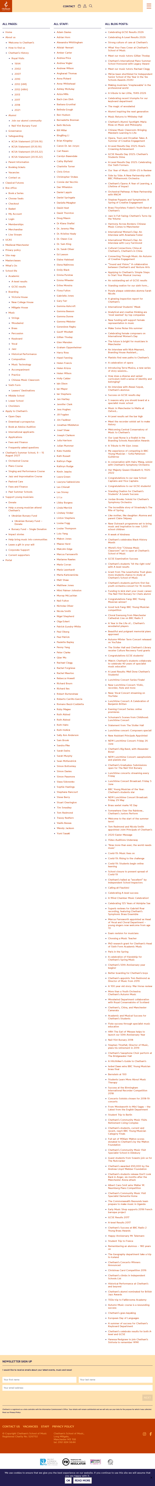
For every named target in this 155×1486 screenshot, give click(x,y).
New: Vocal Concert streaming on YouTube (126, 694)
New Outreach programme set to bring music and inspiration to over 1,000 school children (130, 526)
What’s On (11, 265)
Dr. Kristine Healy (66, 233)
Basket (12, 208)
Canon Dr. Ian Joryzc (68, 145)
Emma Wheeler (65, 280)
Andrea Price (64, 57)
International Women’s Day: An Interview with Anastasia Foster (125, 233)
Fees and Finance (18, 442)
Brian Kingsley (65, 140)
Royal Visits (18, 58)
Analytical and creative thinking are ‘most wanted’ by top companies (127, 313)
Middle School (16, 395)
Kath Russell (63, 455)
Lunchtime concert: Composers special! (130, 730)
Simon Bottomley (66, 766)
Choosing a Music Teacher (122, 938)
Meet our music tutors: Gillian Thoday (129, 55)
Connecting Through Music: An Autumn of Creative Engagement (130, 258)
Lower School (15, 400)
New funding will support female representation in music (126, 321)
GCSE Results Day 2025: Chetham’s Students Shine (128, 155)
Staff (45, 1426)
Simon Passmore (66, 776)
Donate (12, 502)
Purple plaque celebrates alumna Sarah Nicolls (129, 292)
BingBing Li (63, 135)
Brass (14, 328)
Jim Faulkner (64, 419)
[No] (151, 1477)
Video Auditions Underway (123, 839)
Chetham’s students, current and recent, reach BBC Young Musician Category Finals (127, 1130)
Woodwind (17, 323)
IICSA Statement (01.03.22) (27, 151)
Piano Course (15, 465)
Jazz (14, 348)
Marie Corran (64, 564)
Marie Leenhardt (66, 569)
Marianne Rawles (66, 559)
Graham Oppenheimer (69, 347)
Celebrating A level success (123, 892)
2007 (18, 73)
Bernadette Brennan (68, 119)
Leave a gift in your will (21, 544)
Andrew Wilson (65, 68)
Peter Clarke (63, 652)
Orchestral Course (18, 460)
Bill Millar (62, 130)
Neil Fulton (63, 600)
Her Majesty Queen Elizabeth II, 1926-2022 (129, 471)
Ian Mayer (62, 388)
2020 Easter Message (120, 834)
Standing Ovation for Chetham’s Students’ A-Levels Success (125, 493)
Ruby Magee (64, 709)
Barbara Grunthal (66, 104)
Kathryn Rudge (65, 466)
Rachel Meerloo (65, 673)
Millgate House (20, 307)
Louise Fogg (63, 523)
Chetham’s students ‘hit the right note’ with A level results (129, 565)
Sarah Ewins (63, 750)
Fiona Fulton (63, 290)
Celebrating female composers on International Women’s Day (126, 335)
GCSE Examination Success (123, 558)
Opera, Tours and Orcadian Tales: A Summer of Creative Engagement (127, 139)
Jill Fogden (63, 414)
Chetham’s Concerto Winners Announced (124, 1264)
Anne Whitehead (66, 83)
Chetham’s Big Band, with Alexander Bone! (128, 750)
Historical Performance (24, 354)
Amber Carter (64, 52)
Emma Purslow (65, 274)
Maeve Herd (63, 543)
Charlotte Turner (66, 166)
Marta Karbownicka (67, 574)
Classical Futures (14, 182)
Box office (11, 187)
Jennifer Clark (64, 404)
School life (11, 270)
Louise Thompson (66, 528)
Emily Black (63, 269)
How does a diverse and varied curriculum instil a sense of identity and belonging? (130, 378)
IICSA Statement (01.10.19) (26, 146)
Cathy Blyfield (65, 161)
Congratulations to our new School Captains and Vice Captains (127, 479)
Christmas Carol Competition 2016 (127, 1270)
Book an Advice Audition (22, 426)
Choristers (14, 405)
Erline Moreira (64, 285)
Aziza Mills (62, 94)
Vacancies (13, 172)
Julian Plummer (65, 445)
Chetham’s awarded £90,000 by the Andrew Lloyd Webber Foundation (128, 1167)
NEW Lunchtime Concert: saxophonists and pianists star (129, 758)
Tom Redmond (65, 812)
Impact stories (16, 534)
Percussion (17, 333)
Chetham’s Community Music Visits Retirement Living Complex (127, 1121)
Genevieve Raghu (66, 326)
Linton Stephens (66, 517)
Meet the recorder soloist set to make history (129, 423)
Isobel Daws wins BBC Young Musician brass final (129, 1068)
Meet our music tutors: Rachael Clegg (129, 68)
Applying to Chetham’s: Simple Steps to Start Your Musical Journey (129, 274)
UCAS (8, 239)
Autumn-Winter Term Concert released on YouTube (129, 641)
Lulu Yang (62, 533)
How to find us (16, 47)
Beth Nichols (64, 125)
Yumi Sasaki (63, 833)
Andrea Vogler (65, 63)
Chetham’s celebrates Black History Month (127, 541)
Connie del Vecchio (67, 181)
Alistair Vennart (65, 47)
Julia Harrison (64, 440)
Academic (13, 275)
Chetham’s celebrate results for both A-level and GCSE (130, 1333)
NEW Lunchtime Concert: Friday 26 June (128, 742)
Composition (18, 359)
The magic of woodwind (121, 106)
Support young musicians (19, 496)
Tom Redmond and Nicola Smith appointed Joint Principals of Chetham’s (130, 828)
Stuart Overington (67, 802)
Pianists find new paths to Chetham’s (128, 357)
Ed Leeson (62, 254)
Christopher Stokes (67, 176)
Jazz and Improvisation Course (25, 476)
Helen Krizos (64, 368)
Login (11, 218)
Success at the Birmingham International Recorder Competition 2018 (127, 1090)
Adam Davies (64, 32)
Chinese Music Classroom (26, 379)
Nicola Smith (64, 611)
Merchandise (15, 229)
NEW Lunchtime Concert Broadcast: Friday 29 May (128, 799)
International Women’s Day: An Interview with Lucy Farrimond (125, 241)
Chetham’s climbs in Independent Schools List (126, 1277)
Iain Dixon (62, 383)
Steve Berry (63, 797)
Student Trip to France (120, 1240)
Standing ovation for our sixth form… (128, 285)
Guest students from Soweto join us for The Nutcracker (130, 1159)
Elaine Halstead (65, 259)
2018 (17, 104)
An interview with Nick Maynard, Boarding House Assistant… (126, 351)
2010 (17, 78)
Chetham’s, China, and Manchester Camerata (127, 1009)
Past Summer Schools (20, 491)
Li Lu (59, 497)
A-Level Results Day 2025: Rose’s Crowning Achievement (126, 147)
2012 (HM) (21, 84)
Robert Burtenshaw (67, 693)
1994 (17, 63)
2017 (17, 99)
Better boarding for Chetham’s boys (128, 972)
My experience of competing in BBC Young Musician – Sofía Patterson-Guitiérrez (128, 453)
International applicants (21, 431)
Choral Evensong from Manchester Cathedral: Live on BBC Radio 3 (127, 617)
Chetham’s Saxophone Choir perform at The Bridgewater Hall (130, 1054)
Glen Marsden (64, 342)
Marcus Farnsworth (67, 554)
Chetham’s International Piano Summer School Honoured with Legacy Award (129, 62)
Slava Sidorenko (65, 781)
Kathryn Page (64, 461)
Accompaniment (21, 369)
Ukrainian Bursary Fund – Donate (28, 522)
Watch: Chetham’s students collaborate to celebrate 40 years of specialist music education (129, 663)
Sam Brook (63, 740)
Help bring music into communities (27, 539)
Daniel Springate (66, 197)
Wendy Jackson (65, 828)
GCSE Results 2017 (118, 1217)
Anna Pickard (64, 78)
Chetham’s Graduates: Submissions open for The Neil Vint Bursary (127, 766)
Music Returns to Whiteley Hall (125, 116)
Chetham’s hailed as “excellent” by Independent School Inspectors (127, 881)
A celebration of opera (120, 362)
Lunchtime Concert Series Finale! (126, 679)
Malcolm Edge (64, 548)
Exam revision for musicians (123, 933)
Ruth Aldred (63, 714)
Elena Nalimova (65, 264)
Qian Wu (61, 657)
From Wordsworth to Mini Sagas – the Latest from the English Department (129, 1108)
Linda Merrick (64, 507)
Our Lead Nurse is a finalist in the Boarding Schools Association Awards (128, 439)
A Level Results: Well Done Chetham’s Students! (129, 673)
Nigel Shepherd (65, 616)
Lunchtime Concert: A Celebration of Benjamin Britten (128, 702)
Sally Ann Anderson (68, 735)
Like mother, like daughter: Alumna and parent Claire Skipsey (130, 517)
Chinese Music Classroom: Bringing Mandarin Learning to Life (127, 131)
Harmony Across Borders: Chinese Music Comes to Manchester (127, 225)
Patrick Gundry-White (69, 626)
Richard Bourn (64, 683)
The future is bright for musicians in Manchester (128, 343)
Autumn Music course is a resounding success (128, 1306)
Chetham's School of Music (6, 6)
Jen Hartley (63, 399)
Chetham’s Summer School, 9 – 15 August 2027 (24, 454)
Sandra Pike (63, 745)
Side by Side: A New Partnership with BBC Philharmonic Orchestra (129, 177)
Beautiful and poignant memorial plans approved (129, 633)
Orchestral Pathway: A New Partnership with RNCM (130, 193)
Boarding (13, 291)
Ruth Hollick (63, 729)
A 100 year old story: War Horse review (130, 986)
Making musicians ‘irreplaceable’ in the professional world (129, 86)
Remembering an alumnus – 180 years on (129, 1247)
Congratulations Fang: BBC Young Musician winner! (126, 600)
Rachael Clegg (64, 662)
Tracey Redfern (65, 817)
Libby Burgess (65, 502)
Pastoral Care (15, 481)
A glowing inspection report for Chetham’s (125, 300)
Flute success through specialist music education (129, 1025)
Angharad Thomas (67, 73)
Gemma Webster (66, 321)
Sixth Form (14, 385)
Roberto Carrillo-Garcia (69, 698)
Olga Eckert (63, 621)
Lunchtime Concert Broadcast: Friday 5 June (130, 782)
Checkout (13, 203)
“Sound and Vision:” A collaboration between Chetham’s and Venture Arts (129, 266)
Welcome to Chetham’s (21, 42)
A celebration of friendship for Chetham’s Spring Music (125, 958)
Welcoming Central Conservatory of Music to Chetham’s (128, 431)
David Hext (63, 207)
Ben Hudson (63, 114)
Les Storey (63, 492)
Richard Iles (63, 688)
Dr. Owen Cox (64, 238)
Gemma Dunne (65, 316)
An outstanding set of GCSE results (127, 280)
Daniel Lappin (64, 192)
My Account (15, 213)
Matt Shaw (63, 579)
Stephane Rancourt (67, 791)
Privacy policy (13, 249)
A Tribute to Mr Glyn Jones (123, 445)
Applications (15, 437)
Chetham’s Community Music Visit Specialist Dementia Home (127, 1194)
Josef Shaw (63, 430)
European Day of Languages (123, 1318)
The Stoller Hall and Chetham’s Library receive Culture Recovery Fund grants (129, 649)
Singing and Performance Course (26, 471)
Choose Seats (15, 198)
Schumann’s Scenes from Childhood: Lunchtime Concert (128, 719)
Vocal (14, 343)
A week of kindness (119, 534)
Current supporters (19, 554)
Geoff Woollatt (65, 331)
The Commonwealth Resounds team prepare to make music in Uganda (128, 1202)
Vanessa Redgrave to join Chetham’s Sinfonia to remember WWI (128, 1341)
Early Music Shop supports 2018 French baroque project (130, 1211)
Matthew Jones (65, 585)
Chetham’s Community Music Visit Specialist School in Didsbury (127, 1151)
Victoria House (20, 297)
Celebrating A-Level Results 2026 (127, 37)
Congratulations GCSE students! (125, 655)
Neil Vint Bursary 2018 (120, 1039)
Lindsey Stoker (65, 512)
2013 (17, 94)
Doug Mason (63, 218)
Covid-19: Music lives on (121, 853)
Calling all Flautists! (118, 887)
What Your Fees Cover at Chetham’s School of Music (128, 49)
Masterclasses (13, 260)
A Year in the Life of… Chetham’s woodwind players (126, 625)
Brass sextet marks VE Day (122, 805)
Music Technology (21, 364)
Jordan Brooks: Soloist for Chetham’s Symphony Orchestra (128, 501)
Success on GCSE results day (124, 394)
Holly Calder (64, 378)
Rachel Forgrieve (66, 667)
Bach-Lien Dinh (65, 99)
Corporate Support (19, 549)
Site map (10, 255)
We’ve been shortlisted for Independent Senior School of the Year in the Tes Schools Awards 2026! (130, 76)
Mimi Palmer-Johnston (69, 590)
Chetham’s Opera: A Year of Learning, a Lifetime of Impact (130, 185)
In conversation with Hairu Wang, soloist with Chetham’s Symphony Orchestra (130, 463)
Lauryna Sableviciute (68, 481)
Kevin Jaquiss (64, 471)
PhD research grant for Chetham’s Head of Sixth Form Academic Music (130, 945)
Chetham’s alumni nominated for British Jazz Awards (130, 1293)
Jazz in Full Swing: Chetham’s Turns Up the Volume (129, 217)
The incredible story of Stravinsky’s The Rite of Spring (130, 509)
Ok (68, 1480)
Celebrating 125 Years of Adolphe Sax (129, 903)
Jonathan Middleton (68, 424)
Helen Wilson (64, 373)
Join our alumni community (27, 120)
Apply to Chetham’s (16, 411)
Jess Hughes (64, 409)
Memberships (15, 224)
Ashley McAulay (65, 88)
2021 (17, 109)
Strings (15, 317)
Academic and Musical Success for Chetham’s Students (127, 1017)
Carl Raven (63, 150)
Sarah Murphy (64, 755)
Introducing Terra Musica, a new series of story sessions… (129, 369)
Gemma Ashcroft (66, 306)
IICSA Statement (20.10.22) (27, 156)
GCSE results (19, 286)
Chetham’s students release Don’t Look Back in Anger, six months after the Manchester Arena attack (129, 1177)
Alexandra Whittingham (70, 42)
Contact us (14, 177)
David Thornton (65, 212)
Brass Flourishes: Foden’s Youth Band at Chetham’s (130, 209)
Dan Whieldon (64, 187)
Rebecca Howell (66, 678)
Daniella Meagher (66, 202)
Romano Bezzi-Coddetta (70, 704)
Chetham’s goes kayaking (122, 1312)
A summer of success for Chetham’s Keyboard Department (128, 1325)
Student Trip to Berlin (120, 1114)
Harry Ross (63, 352)
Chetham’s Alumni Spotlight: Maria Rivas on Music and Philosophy (127, 123)
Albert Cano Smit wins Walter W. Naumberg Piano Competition (126, 1186)
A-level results (19, 281)
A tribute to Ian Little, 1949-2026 (127, 93)
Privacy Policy (15, 1412)
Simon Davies (64, 771)
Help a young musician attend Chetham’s (25, 509)
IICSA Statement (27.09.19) (27, 141)
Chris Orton (63, 171)
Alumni (12, 115)
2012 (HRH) (21, 89)
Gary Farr (62, 300)
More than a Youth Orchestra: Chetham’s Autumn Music (124, 993)
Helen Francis (64, 362)
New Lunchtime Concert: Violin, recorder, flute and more (125, 686)
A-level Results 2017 (119, 1222)
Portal (8, 560)
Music (11, 312)
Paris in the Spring (118, 951)
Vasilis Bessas (64, 822)
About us (10, 37)
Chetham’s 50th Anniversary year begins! (126, 966)
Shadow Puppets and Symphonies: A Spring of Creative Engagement (128, 201)
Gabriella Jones (65, 295)
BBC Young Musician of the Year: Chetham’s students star (126, 791)
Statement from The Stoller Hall (126, 725)
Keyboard (17, 338)
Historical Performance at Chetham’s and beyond (128, 1285)
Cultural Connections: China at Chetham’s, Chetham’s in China (125, 249)
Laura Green (63, 476)
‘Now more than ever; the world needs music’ (129, 846)
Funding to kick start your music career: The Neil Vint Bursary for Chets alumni (130, 592)
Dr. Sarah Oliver (65, 249)
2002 (18, 68)
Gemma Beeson (65, 311)
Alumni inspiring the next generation (128, 111)
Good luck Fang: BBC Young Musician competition (128, 608)
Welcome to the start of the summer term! (128, 820)
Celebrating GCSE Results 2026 (126, 32)
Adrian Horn (63, 37)
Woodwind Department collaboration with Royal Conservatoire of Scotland (128, 1001)
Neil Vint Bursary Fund (24, 125)
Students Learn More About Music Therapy (127, 1081)
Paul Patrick (63, 636)
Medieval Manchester (17, 244)
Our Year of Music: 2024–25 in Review (130, 170)
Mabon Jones (64, 538)
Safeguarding (15, 135)
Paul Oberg (63, 631)
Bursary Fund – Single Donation (29, 529)
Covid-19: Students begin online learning (126, 865)
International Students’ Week (124, 306)
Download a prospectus (21, 421)
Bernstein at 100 (117, 1074)
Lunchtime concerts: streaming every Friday (128, 774)
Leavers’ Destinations (23, 390)
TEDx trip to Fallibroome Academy (127, 1299)
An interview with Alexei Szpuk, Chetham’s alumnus (126, 388)
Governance (15, 130)
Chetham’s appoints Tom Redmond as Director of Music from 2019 (129, 979)
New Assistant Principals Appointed (128, 735)
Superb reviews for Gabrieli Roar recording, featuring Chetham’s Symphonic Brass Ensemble (126, 911)
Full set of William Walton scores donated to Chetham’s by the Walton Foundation (128, 1141)
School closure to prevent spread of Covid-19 (128, 873)
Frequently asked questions (23, 447)
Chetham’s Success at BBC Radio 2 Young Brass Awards (127, 1229)
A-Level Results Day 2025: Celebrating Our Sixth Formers (129, 163)
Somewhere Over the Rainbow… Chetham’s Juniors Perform (126, 812)
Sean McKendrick (66, 760)
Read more (82, 1480)
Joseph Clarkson (66, 435)
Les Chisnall (63, 486)
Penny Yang (63, 647)
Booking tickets (16, 167)
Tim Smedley (64, 807)
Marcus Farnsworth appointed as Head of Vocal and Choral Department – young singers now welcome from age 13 (129, 924)
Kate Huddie (64, 450)
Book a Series (15, 193)
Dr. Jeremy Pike (65, 228)
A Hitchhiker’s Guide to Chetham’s (127, 1061)
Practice (16, 374)
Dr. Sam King (64, 243)
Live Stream (15, 234)
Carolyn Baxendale (67, 156)
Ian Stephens (64, 393)
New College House (22, 302)
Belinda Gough (65, 109)
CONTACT (69, 6)
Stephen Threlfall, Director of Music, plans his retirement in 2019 (128, 1046)
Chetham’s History (18, 52)
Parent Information (18, 161)
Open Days (14, 416)
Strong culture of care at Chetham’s (128, 42)
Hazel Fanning (64, 357)
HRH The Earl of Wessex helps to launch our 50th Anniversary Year (126, 1033)
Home (8, 32)
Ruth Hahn (62, 724)
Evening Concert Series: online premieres (125, 710)
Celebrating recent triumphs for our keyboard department (128, 100)
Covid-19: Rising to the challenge (126, 858)
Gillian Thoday (65, 337)
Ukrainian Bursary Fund (24, 515)
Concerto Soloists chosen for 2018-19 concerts (129, 1100)
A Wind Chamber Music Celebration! (128, 897)
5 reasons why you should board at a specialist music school (128, 402)
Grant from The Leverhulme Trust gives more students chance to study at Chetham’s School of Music (130, 574)
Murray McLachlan (67, 595)
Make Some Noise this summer (125, 328)
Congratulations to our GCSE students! (129, 486)
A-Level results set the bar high (125, 416)
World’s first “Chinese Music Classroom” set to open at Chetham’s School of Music (128, 550)
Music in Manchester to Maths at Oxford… (126, 410)
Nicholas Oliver (65, 605)
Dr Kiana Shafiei (65, 223)
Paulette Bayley (65, 642)
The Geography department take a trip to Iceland (129, 1256)
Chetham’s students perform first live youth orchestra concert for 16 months (129, 584)
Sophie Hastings (66, 786)
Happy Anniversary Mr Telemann (126, 1235)
